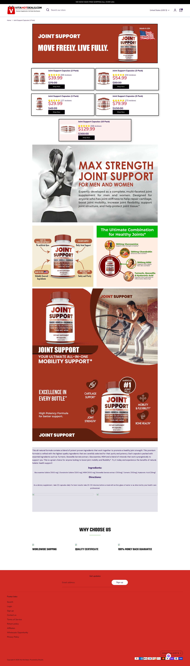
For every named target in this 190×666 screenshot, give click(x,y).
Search (10, 602)
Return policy (13, 623)
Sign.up (10, 610)
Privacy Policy (13, 637)
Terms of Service (14, 619)
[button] (168, 656)
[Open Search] (48, 10)
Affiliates (11, 628)
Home (9, 20)
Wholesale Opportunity (17, 632)
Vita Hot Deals (24, 660)
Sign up (119, 582)
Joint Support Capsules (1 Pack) (24, 20)
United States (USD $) (158, 10)
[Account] (175, 10)
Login (9, 606)
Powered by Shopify (36, 660)
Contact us (11, 615)
